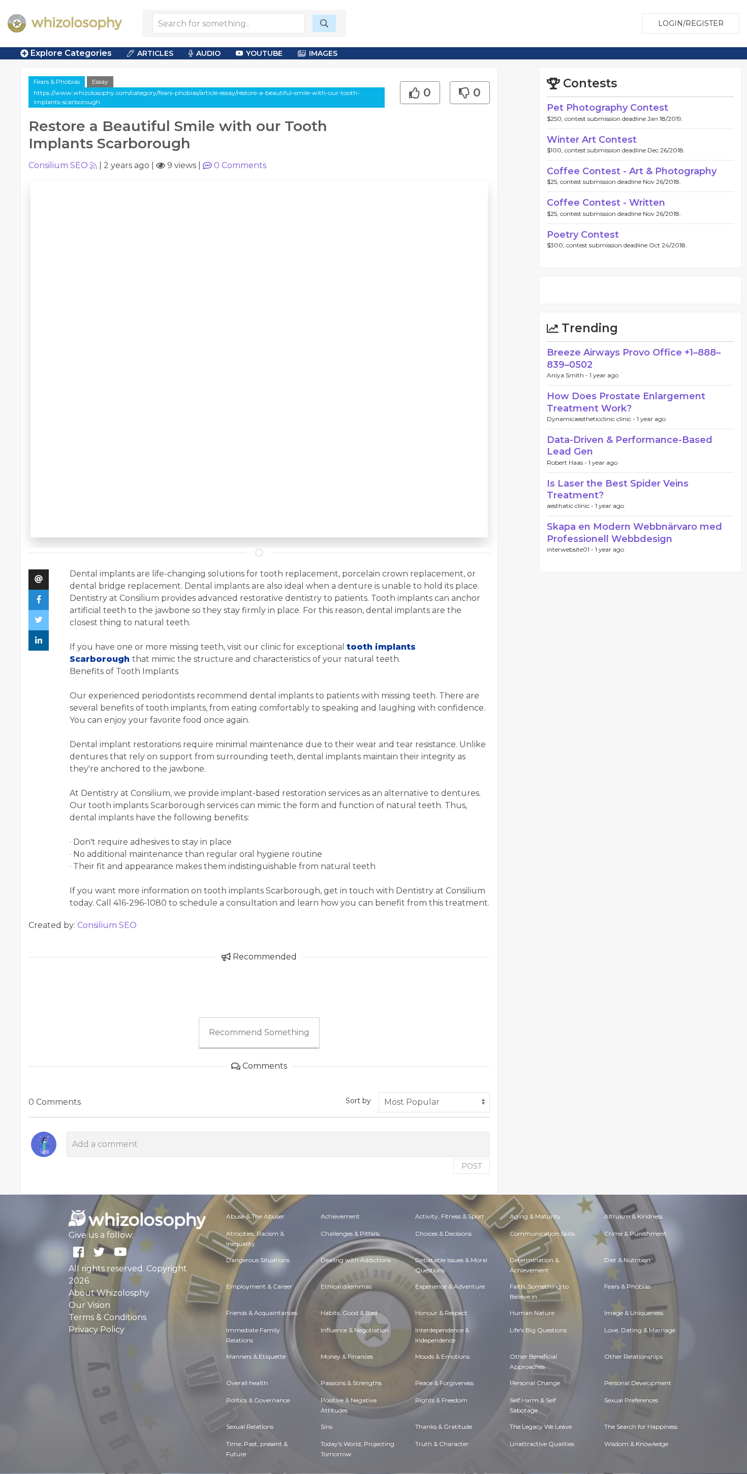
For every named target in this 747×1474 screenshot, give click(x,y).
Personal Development (637, 1383)
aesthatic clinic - (571, 505)
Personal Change (535, 1383)
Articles (155, 53)
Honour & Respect (441, 1313)
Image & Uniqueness (633, 1313)
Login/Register (691, 23)
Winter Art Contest (592, 139)
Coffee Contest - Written (606, 202)
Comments (240, 165)
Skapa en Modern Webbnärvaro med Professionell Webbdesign (634, 532)
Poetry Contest (583, 234)
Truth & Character (442, 1444)
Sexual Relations (249, 1426)
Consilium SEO (58, 165)
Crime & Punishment (635, 1233)
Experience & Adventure (450, 1286)
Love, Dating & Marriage (639, 1330)
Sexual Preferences (631, 1400)
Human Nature (532, 1313)
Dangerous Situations (258, 1260)
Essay (100, 81)
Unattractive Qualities (542, 1444)
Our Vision (89, 1305)
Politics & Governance (258, 1400)
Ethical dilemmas (346, 1286)
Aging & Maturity (535, 1216)
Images (323, 53)
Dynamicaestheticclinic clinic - (592, 419)
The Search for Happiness (640, 1426)
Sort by (358, 1100)
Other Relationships (633, 1356)
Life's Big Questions (538, 1330)
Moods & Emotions (442, 1356)
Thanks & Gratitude (443, 1426)
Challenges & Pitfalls (350, 1233)
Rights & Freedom (441, 1400)
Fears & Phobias (57, 81)
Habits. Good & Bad (349, 1313)
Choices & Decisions (443, 1233)
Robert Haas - (567, 462)
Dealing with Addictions (356, 1260)
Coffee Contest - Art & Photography (632, 171)
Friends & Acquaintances (261, 1313)
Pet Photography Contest (607, 107)
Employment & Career (259, 1286)
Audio (208, 53)
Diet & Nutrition (627, 1260)
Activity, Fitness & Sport (449, 1216)
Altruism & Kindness (633, 1216)
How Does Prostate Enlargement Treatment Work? (626, 402)
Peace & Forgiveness (444, 1383)
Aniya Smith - (568, 375)
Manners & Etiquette (256, 1356)
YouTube (264, 53)
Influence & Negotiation (355, 1330)
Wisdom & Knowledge (636, 1444)
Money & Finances (347, 1356)
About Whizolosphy (109, 1293)
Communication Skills (542, 1233)
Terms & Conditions (107, 1317)
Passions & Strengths (351, 1383)
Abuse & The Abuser (255, 1216)
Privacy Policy (96, 1329)
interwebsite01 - (571, 549)
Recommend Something (259, 1032)
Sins (326, 1426)
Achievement (340, 1216)
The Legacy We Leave (541, 1426)
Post (471, 1166)
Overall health (247, 1383)
